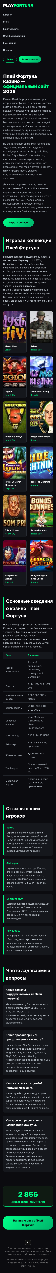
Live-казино (9, 43)
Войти (10, 59)
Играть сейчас (18, 222)
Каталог (7, 14)
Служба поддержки (14, 36)
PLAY (18, 5)
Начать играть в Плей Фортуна (28, 1223)
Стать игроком (30, 59)
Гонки (6, 21)
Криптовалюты (11, 29)
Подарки (7, 50)
